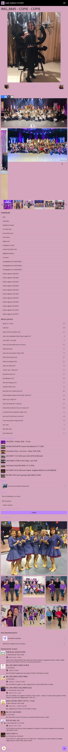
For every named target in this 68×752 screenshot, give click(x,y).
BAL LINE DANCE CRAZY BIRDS (17, 639)
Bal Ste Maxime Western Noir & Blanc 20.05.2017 (34, 357)
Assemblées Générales (36, 600)
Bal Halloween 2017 (34, 341)
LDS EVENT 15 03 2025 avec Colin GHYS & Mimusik (24, 418)
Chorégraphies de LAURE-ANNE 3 (12, 232)
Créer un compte (5, 471)
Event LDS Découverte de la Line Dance (34, 307)
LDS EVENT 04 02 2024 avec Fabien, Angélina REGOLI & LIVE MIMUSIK (31, 432)
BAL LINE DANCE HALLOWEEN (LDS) (19, 650)
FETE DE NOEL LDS (12, 683)
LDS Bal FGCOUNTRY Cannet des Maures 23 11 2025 (25, 408)
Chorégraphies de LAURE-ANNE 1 (12, 224)
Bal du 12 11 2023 (34, 286)
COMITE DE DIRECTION (10, 211)
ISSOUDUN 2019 (34, 311)
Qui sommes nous (8, 195)
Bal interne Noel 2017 (34, 336)
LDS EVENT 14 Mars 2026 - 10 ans (18, 404)
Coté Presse (6, 199)
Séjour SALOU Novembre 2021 (34, 294)
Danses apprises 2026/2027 (11, 236)
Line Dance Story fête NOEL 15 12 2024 (20, 428)
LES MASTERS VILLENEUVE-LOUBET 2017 (34, 374)
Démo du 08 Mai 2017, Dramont (34, 366)
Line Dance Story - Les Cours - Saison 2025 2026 (23, 413)
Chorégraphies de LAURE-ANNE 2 (12, 228)
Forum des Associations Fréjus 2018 (34, 315)
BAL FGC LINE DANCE (13, 674)
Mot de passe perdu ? (15, 471)
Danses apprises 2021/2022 (11, 256)
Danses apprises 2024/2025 (11, 244)
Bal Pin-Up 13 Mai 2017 (34, 362)
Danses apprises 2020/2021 (11, 260)
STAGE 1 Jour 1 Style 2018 (34, 332)
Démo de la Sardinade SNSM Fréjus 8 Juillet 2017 (34, 298)
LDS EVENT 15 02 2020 (34, 303)
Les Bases (6, 220)
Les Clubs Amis (7, 191)
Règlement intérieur (8, 215)
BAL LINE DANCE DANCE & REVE (17, 627)
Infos (4, 179)
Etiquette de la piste (8, 187)
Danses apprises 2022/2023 (11, 252)
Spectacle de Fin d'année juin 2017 (34, 353)
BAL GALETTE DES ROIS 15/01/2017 (34, 378)
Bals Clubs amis (34, 391)
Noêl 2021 (34, 290)
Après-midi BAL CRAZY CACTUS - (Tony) (20, 663)
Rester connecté (7, 467)
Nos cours (34, 387)
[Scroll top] (64, 748)
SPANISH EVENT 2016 (34, 349)
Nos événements (34, 395)
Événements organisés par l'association (34, 606)
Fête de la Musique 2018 (34, 324)
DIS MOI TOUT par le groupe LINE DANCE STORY (23, 437)
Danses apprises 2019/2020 (11, 264)
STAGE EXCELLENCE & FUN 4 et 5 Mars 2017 (34, 370)
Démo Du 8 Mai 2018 (34, 328)
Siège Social (6, 203)
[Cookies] (4, 748)
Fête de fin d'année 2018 (34, 319)
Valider (34, 475)
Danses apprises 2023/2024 (11, 248)
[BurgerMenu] (64, 2)
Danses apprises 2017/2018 (11, 272)
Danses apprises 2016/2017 (11, 276)
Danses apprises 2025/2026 (11, 240)
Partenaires (6, 183)
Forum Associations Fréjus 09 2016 (34, 383)
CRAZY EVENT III (12, 696)
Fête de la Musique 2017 (34, 345)
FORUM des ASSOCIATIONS (15, 614)
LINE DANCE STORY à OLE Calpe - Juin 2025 (21, 423)
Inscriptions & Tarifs (8, 207)
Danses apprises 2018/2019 (11, 268)
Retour (34, 87)
